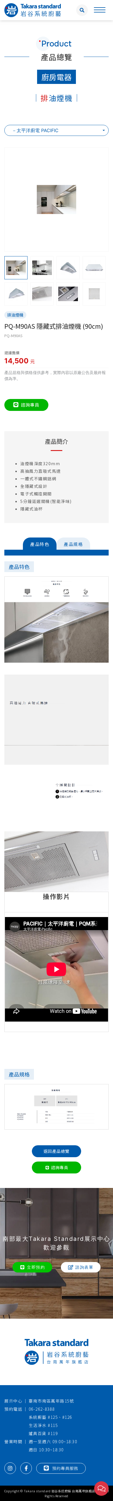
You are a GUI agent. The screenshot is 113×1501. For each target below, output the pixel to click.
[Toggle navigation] (100, 10)
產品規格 (73, 544)
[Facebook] (26, 1468)
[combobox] (56, 130)
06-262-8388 (42, 1409)
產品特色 (39, 544)
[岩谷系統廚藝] (32, 9)
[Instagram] (10, 1468)
